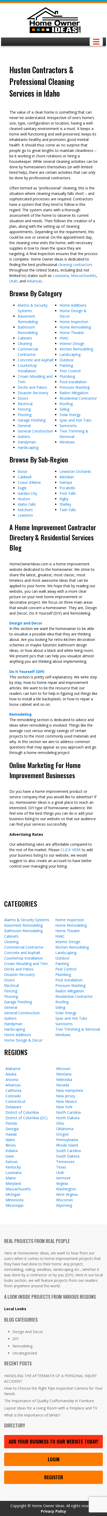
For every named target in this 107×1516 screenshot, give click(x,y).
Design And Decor (27, 1331)
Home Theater (71, 332)
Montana (63, 1074)
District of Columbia (22, 1112)
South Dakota (67, 1156)
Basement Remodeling (23, 925)
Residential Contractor (78, 398)
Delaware (13, 1106)
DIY (15, 1338)
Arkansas (34, 281)
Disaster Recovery (33, 392)
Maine (10, 1177)
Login (53, 1459)
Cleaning (25, 343)
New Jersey (65, 1095)
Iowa (9, 1156)
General (24, 425)
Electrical (25, 403)
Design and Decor (25, 623)
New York (64, 1106)
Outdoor (66, 359)
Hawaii (11, 1134)
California (13, 1090)
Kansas (11, 1161)
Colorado (13, 1095)
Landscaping (70, 354)
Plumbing (67, 376)
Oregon (62, 1134)
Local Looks (15, 1308)
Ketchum (25, 509)
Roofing (66, 403)
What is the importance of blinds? (32, 1415)
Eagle (22, 487)
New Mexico (66, 1101)
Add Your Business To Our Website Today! (53, 1441)
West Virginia (67, 1194)
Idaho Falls (27, 504)
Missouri (63, 1068)
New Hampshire (69, 1090)
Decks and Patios (32, 387)
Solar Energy (70, 414)
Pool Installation (73, 381)
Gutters (24, 436)
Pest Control (70, 370)
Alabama (12, 1068)
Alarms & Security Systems (26, 919)
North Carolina (68, 1112)
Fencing (24, 409)
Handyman (27, 442)
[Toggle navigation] (96, 42)
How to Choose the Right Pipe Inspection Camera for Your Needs (53, 1391)
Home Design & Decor (23, 1040)
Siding (64, 409)
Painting (66, 365)
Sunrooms (68, 425)
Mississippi (14, 1205)
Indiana (11, 1150)
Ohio (60, 1123)
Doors (23, 398)
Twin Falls (67, 509)
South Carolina (68, 1150)
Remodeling (20, 714)
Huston (24, 498)
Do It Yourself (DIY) (26, 671)
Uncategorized (24, 1353)
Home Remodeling (75, 327)
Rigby (64, 498)
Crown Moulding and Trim (26, 963)
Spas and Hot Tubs (75, 420)
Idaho (10, 1139)
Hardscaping (28, 447)
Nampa (65, 482)
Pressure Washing (74, 387)
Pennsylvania (67, 1139)
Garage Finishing (31, 420)
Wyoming (64, 1205)
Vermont (63, 1177)
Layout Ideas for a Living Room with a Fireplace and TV (50, 1408)
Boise (22, 471)
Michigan (13, 1194)
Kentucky (13, 1167)
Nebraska (64, 1079)
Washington (66, 1188)
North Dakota (67, 1117)
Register (53, 1477)
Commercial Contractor (24, 947)
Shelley (65, 504)
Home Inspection (73, 321)
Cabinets (25, 338)
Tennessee (65, 1161)
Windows (67, 442)
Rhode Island (67, 1145)
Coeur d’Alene (29, 482)
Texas (61, 1167)
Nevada (62, 1084)
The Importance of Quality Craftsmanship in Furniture (49, 1400)
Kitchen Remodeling (76, 348)
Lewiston (25, 515)
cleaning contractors (75, 264)
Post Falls (67, 493)
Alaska (10, 1074)
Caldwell (24, 476)
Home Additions (72, 305)
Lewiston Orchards (75, 471)
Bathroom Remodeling (23, 930)
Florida (11, 1123)
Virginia (62, 1183)
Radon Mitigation (73, 392)
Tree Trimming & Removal (77, 1029)
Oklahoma (64, 1128)
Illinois (10, 1145)
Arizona (11, 1079)
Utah (13, 281)
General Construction (35, 431)
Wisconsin (64, 1199)
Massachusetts (83, 275)
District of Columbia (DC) (26, 1117)
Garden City (27, 493)
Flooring (24, 414)
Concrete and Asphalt (36, 359)
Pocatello (67, 487)
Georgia (12, 1128)
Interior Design (71, 343)
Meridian (66, 476)
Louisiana (61, 275)
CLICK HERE (71, 849)
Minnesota (14, 1199)
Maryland (13, 1183)
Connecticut (15, 1101)
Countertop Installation (23, 958)
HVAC (64, 338)
